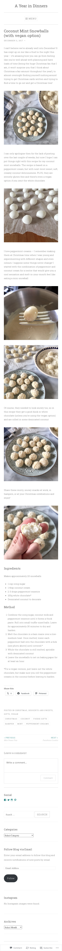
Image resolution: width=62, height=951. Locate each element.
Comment (48, 778)
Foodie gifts (40, 719)
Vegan (14, 714)
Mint (20, 724)
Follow (10, 878)
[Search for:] (19, 814)
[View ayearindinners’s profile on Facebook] (5, 800)
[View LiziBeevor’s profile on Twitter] (8, 800)
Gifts (7, 714)
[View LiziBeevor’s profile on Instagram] (12, 800)
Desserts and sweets (40, 710)
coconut (25, 719)
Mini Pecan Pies (10, 738)
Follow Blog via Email (18, 849)
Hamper (9, 724)
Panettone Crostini (50, 738)
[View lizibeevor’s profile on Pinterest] (15, 800)
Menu (33, 18)
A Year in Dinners (31, 5)
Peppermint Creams (37, 724)
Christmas (21, 710)
